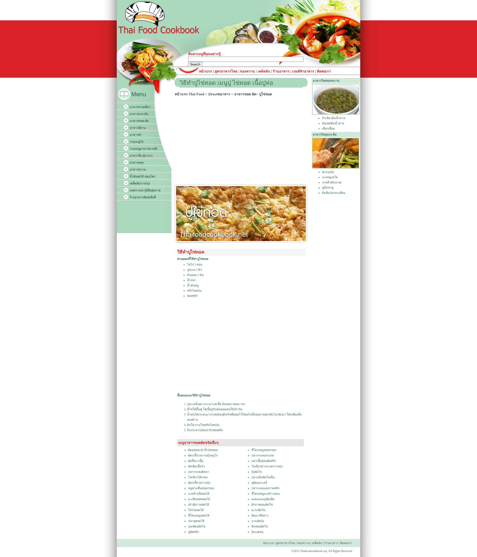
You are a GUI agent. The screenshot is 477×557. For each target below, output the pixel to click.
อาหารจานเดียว (140, 107)
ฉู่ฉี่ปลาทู (327, 187)
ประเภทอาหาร (219, 94)
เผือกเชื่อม (328, 128)
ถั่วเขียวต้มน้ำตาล (333, 118)
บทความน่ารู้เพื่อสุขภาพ (145, 190)
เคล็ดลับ (264, 71)
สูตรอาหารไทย (225, 71)
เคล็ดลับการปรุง (140, 183)
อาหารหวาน (138, 169)
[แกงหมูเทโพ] (335, 167)
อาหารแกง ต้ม (139, 114)
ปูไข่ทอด (265, 94)
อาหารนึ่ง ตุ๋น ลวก (141, 155)
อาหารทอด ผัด (139, 121)
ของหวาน (248, 71)
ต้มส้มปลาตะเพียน (333, 193)
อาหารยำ (136, 135)
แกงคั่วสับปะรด (332, 182)
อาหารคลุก (137, 162)
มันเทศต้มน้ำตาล (333, 123)
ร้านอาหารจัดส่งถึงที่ (143, 197)
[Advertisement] (242, 142)
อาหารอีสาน (138, 128)
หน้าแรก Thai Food (189, 94)
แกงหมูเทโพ (330, 177)
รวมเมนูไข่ (136, 141)
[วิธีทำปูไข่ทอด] (241, 240)
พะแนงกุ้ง (328, 172)
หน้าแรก (206, 71)
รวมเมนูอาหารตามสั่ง (144, 148)
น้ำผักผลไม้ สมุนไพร (142, 176)
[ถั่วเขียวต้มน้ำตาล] (335, 113)
